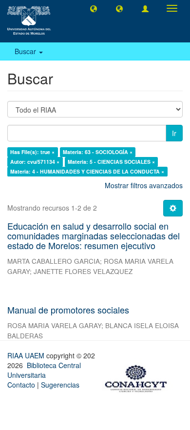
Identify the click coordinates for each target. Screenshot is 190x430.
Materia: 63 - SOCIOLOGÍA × (98, 152)
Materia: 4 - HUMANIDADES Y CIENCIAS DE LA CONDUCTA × (87, 171)
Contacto (21, 385)
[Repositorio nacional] (139, 377)
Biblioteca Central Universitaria (44, 370)
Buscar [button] (26, 51)
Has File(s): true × (32, 152)
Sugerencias (60, 385)
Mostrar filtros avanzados (144, 185)
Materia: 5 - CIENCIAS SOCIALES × (111, 161)
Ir (174, 133)
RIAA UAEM (26, 355)
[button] (93, 8)
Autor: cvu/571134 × (34, 161)
